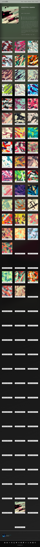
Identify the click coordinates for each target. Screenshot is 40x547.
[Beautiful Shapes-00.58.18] (20, 348)
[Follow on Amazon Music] (21, 543)
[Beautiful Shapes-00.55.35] (33, 233)
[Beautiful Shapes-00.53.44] (7, 219)
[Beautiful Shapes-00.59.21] (7, 478)
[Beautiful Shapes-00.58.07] (7, 334)
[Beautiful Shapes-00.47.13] (20, 147)
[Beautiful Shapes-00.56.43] (33, 305)
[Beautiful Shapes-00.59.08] (20, 420)
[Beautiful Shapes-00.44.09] (33, 75)
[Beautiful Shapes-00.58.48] (33, 377)
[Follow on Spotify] (7, 543)
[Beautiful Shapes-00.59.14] (20, 449)
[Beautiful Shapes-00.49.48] (33, 175)
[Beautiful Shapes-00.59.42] (20, 492)
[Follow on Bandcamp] (26, 543)
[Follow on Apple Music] (5, 543)
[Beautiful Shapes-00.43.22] (7, 46)
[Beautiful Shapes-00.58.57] (20, 391)
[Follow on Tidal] (9, 543)
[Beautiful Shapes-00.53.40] (20, 204)
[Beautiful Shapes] (10, 15)
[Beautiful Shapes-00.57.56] (20, 319)
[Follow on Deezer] (16, 543)
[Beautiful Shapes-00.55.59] (33, 262)
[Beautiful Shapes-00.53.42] (33, 204)
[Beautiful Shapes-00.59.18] (20, 463)
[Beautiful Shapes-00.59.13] (7, 449)
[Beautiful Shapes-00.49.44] (20, 175)
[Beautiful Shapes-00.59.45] (7, 507)
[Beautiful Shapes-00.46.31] (33, 103)
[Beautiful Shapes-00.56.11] (33, 276)
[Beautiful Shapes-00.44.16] (7, 89)
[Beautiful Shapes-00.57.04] (7, 319)
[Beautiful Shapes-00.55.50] (20, 262)
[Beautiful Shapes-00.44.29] (33, 89)
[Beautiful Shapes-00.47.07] (33, 132)
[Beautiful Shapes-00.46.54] (20, 118)
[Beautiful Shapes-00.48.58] (20, 161)
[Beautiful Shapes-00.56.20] (33, 291)
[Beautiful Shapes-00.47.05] (20, 132)
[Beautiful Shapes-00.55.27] (33, 219)
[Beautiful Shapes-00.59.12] (33, 435)
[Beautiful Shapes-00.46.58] (33, 118)
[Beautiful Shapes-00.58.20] (33, 348)
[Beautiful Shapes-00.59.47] (20, 507)
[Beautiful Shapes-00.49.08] (7, 175)
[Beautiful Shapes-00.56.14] (7, 291)
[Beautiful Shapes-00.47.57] (7, 161)
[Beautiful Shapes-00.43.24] (20, 46)
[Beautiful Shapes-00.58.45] (7, 377)
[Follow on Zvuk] (14, 543)
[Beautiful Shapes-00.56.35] (7, 305)
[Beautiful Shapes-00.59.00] (7, 406)
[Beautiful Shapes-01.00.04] (33, 507)
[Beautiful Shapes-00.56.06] (7, 276)
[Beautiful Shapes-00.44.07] (20, 75)
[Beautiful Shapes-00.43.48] (33, 46)
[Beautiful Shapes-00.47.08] (7, 147)
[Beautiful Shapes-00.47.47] (33, 147)
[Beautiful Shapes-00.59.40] (7, 492)
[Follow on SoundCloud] (19, 543)
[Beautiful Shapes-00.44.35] (7, 103)
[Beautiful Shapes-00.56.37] (20, 305)
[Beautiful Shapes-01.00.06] (20, 521)
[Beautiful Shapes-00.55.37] (7, 247)
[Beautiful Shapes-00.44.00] (20, 60)
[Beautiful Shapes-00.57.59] (33, 319)
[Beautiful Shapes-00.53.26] (7, 204)
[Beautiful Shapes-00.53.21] (20, 190)
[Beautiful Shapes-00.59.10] (7, 435)
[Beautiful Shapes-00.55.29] (7, 233)
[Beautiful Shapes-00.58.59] (33, 391)
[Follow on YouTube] (30, 543)
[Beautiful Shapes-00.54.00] (20, 219)
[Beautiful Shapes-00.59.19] (33, 463)
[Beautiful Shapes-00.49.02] (33, 161)
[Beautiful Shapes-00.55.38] (20, 247)
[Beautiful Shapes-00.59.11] (20, 435)
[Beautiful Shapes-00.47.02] (7, 132)
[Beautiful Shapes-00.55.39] (33, 247)
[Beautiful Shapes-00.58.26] (7, 363)
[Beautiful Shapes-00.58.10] (20, 334)
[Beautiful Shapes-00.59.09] (33, 420)
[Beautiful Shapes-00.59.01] (20, 406)
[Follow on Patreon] (23, 543)
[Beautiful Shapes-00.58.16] (33, 334)
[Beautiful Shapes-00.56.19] (20, 291)
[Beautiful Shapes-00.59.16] (33, 449)
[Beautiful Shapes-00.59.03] (7, 420)
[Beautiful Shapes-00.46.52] (7, 118)
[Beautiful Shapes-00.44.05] (7, 75)
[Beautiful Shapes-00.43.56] (7, 60)
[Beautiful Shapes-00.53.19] (7, 190)
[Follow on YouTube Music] (33, 543)
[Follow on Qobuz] (12, 543)
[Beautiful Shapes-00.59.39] (33, 478)
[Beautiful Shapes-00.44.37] (20, 103)
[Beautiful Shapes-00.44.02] (33, 60)
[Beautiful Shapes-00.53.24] (33, 190)
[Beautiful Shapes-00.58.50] (7, 391)
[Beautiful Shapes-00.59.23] (20, 478)
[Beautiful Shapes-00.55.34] (20, 233)
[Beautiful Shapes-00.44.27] (20, 89)
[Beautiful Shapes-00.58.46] (20, 377)
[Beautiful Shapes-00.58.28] (20, 363)
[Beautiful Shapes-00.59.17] (7, 463)
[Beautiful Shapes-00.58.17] (7, 348)
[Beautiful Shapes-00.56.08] (20, 276)
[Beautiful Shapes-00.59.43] (33, 492)
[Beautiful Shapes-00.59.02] (33, 406)
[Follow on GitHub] (35, 543)
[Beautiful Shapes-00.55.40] (7, 262)
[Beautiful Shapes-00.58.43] (33, 363)
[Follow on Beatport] (28, 543)
